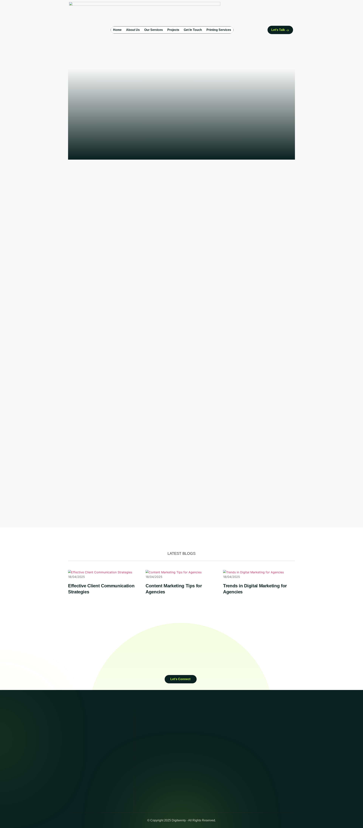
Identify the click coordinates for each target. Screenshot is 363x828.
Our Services (153, 29)
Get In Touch (193, 29)
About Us (133, 29)
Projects (173, 29)
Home (117, 29)
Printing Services (218, 29)
